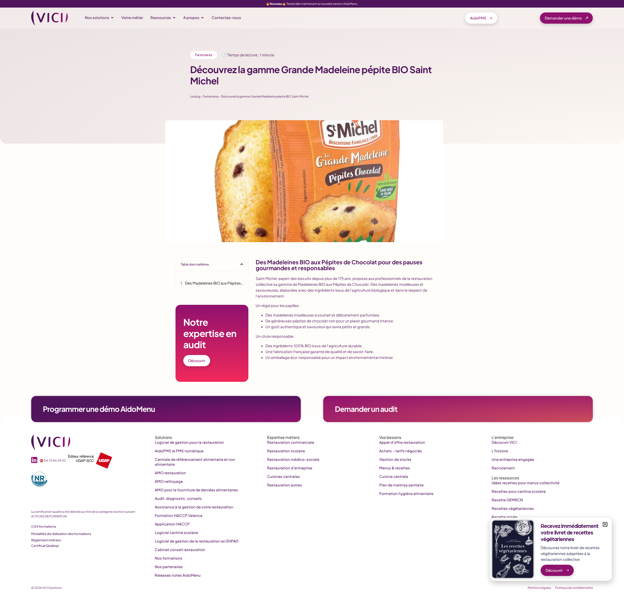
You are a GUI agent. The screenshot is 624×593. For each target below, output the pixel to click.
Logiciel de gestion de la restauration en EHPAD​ (196, 541)
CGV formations (43, 526)
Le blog (195, 96)
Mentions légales (539, 588)
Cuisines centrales (283, 476)
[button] (241, 264)
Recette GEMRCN (507, 499)
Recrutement (503, 467)
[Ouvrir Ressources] (174, 17)
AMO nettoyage (169, 481)
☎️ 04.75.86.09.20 (53, 460)
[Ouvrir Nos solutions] (112, 17)
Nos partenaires (169, 566)
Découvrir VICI (504, 442)
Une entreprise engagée (513, 459)
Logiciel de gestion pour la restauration (189, 442)
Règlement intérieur (46, 540)
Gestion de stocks (395, 459)
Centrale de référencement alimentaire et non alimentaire (195, 461)
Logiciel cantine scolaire (176, 532)
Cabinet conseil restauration (180, 549)
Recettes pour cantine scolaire (519, 491)
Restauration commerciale (290, 442)
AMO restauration (170, 472)
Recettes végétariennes (513, 508)
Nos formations (168, 558)
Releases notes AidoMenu (178, 575)
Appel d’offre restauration (402, 442)
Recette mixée (504, 516)
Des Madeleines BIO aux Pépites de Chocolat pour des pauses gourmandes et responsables (214, 283)
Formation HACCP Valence (178, 515)
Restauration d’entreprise (289, 467)
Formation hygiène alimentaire (406, 493)
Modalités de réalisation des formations (61, 534)
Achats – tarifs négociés (400, 450)
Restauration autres (284, 485)
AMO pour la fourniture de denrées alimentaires (196, 489)
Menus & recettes (394, 467)
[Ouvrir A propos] (202, 17)
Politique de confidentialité (574, 588)
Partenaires (203, 55)
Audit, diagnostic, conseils (178, 498)
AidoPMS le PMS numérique (179, 450)
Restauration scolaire (286, 450)
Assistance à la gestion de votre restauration (194, 506)
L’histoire (500, 450)
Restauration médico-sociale (293, 459)
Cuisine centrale (393, 476)
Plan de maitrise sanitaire (401, 485)
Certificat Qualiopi (45, 546)
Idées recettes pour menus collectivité (525, 482)
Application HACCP (172, 524)
